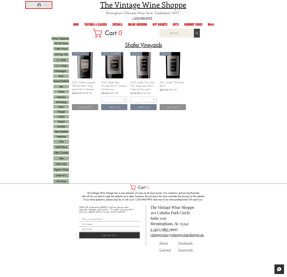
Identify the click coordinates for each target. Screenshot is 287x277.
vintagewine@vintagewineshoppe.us (177, 234)
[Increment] (125, 99)
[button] (141, 187)
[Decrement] (103, 99)
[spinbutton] (114, 99)
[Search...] (197, 33)
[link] (109, 33)
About (163, 243)
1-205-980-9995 (163, 229)
